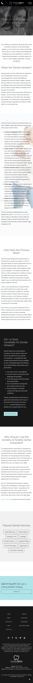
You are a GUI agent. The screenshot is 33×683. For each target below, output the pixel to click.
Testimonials (24, 621)
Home (7, 23)
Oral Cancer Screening (16, 550)
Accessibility (13, 676)
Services (24, 614)
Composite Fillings (23, 541)
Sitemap (30, 675)
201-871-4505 (18, 666)
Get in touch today (6, 499)
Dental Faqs (24, 618)
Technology (9, 621)
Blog (9, 625)
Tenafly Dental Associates (20, 214)
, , (19, 667)
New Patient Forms (24, 625)
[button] (30, 3)
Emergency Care (11, 536)
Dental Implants (23, 532)
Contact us (9, 629)
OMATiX (25, 675)
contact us (7, 404)
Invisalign (23, 536)
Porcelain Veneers (9, 541)
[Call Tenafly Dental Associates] (3, 3)
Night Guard (23, 546)
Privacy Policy (20, 676)
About (9, 618)
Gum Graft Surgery (10, 546)
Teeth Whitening (10, 532)
